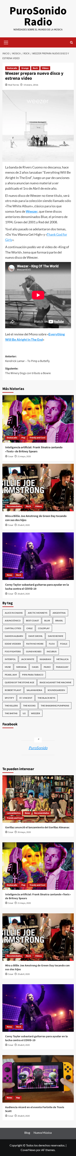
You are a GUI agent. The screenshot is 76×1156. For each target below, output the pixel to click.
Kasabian (45, 659)
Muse (8, 667)
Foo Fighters (13, 651)
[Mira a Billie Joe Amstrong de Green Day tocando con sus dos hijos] (38, 487)
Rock (35, 68)
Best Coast (32, 620)
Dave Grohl (35, 636)
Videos (45, 68)
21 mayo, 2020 (24, 456)
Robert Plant (13, 690)
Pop (23, 437)
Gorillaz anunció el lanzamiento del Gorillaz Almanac (37, 827)
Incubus (51, 651)
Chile (29, 628)
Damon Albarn (14, 636)
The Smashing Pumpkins (55, 705)
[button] (6, 42)
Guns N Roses (33, 651)
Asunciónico (13, 620)
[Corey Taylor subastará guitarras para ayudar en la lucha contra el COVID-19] (38, 556)
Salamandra (34, 690)
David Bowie (55, 636)
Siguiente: (28, 371)
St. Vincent (25, 697)
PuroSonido (38, 747)
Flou (52, 643)
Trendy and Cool (37, 437)
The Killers (11, 705)
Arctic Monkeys (37, 612)
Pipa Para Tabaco (32, 674)
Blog (27, 1132)
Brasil (59, 620)
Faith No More (35, 643)
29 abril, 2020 (24, 525)
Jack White (27, 659)
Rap (18, 1097)
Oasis (35, 667)
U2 (24, 713)
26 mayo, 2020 (24, 832)
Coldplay (44, 628)
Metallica (62, 659)
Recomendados (14, 506)
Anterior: (27, 358)
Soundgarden (56, 690)
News (9, 575)
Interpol (10, 659)
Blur (47, 620)
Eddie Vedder (13, 643)
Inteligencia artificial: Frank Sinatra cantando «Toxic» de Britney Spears (34, 449)
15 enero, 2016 (30, 84)
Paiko (47, 667)
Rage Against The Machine (55, 682)
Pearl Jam (11, 674)
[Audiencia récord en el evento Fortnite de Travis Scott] (38, 1079)
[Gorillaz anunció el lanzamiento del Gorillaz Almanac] (38, 799)
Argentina (59, 612)
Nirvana (21, 667)
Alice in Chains (14, 612)
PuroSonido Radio (38, 16)
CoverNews (28, 1150)
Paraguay (62, 667)
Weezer (32, 211)
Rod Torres (13, 84)
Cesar (10, 456)
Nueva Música (43, 1132)
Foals (63, 643)
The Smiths (11, 713)
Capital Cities (13, 628)
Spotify (9, 697)
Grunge (25, 68)
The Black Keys (46, 697)
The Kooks (29, 705)
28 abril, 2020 (24, 593)
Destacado (12, 68)
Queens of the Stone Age (19, 682)
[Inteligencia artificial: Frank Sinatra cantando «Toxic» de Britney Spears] (38, 419)
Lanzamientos (13, 813)
